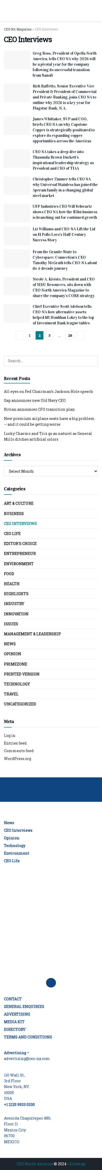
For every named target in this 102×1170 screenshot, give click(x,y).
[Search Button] (96, 10)
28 (70, 335)
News (10, 643)
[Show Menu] (6, 10)
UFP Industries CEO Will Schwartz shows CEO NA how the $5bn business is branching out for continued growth (65, 212)
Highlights (16, 593)
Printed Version (21, 674)
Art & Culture (18, 503)
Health (12, 583)
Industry (14, 603)
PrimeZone (15, 664)
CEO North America (35, 1163)
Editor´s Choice (20, 543)
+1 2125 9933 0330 (19, 1104)
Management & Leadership (32, 633)
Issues (11, 623)
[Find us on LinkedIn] (51, 982)
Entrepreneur (20, 553)
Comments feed (19, 750)
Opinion (12, 653)
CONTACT (13, 998)
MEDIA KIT (14, 1021)
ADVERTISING (17, 1014)
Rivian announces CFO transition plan (39, 409)
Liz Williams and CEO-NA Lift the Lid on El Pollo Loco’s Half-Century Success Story (64, 234)
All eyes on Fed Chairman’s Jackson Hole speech (48, 391)
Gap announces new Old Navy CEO (35, 400)
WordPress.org (17, 758)
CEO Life (12, 533)
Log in (9, 735)
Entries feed (15, 743)
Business (14, 513)
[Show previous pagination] (20, 335)
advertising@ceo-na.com (27, 1058)
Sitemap (77, 1163)
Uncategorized (20, 703)
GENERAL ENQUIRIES (24, 1006)
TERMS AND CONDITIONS (28, 1036)
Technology (17, 684)
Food (9, 573)
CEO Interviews (20, 523)
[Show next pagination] (81, 335)
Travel (11, 693)
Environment (19, 563)
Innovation (16, 613)
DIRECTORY (15, 1029)
